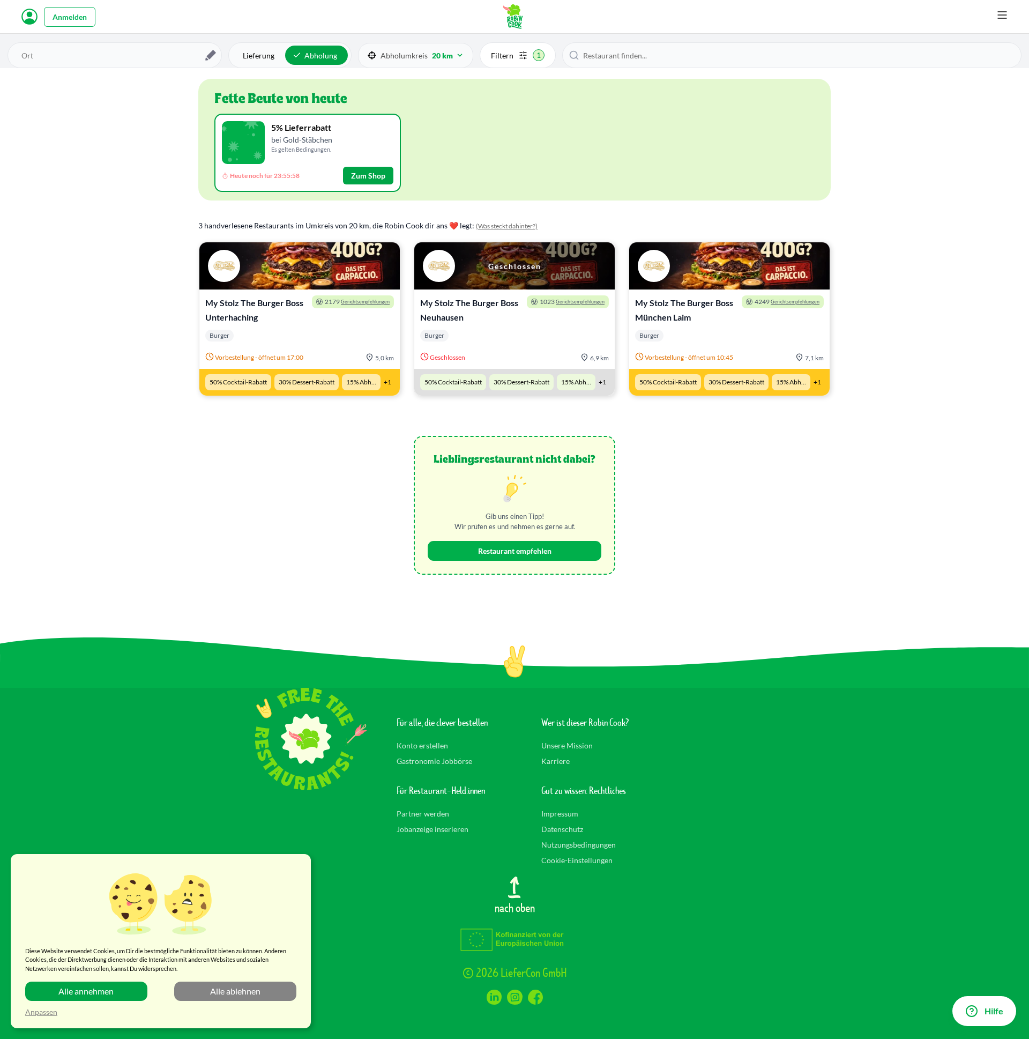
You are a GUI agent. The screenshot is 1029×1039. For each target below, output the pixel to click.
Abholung (320, 55)
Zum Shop (368, 175)
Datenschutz (562, 829)
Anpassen (41, 1011)
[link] (299, 319)
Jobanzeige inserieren (432, 829)
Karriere (555, 761)
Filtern (516, 55)
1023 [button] (572, 302)
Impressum (559, 813)
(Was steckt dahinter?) (507, 226)
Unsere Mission (567, 745)
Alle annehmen (86, 991)
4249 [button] (787, 302)
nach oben (515, 907)
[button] (415, 55)
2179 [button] (357, 302)
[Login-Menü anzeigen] (29, 17)
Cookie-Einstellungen (577, 860)
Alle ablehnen (235, 991)
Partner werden (423, 813)
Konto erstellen (422, 745)
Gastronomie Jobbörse (434, 761)
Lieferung (258, 55)
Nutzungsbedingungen (578, 844)
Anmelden (70, 16)
